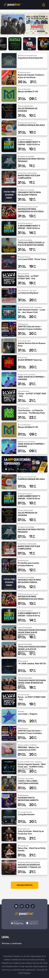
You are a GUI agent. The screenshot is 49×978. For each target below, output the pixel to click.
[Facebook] (16, 906)
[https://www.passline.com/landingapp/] (24, 464)
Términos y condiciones (12, 943)
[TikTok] (33, 906)
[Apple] (31, 923)
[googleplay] (17, 923)
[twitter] (27, 906)
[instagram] (22, 906)
